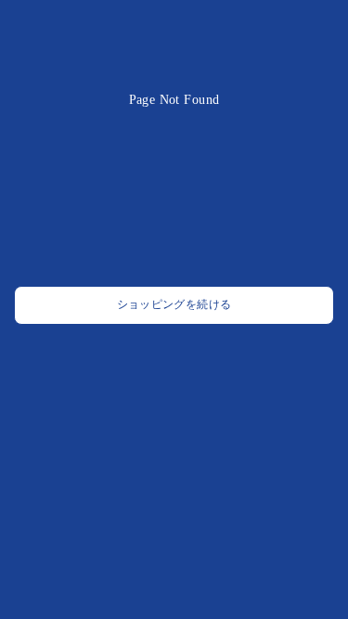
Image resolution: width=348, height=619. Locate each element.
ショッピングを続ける (174, 305)
